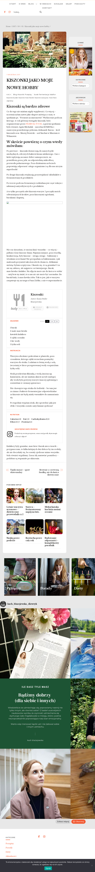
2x (52, 321)
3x (57, 321)
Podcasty (80, 4)
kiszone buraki (12, 98)
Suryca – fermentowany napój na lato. (33, 509)
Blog (31, 4)
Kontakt (47, 8)
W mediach (45, 4)
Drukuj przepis (38, 308)
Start (12, 4)
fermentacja (44, 94)
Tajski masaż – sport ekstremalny (20, 471)
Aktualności (11, 856)
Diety (8, 852)
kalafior (53, 94)
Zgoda (48, 868)
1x (47, 321)
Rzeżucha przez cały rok (34, 539)
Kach (9, 94)
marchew (53, 98)
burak (36, 94)
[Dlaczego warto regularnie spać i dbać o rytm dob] (35, 784)
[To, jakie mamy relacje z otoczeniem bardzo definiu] (35, 714)
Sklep (69, 4)
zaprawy (10, 101)
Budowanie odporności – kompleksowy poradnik (52, 542)
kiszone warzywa (41, 98)
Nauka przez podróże (13, 539)
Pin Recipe (53, 307)
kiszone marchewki (26, 98)
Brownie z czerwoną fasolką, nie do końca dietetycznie (49, 472)
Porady (9, 848)
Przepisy (28, 94)
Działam (58, 4)
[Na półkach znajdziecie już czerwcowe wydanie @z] (35, 643)
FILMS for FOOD (34, 124)
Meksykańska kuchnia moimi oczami (52, 509)
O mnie (22, 4)
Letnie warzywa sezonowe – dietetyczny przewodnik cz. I (15, 511)
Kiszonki (21, 94)
